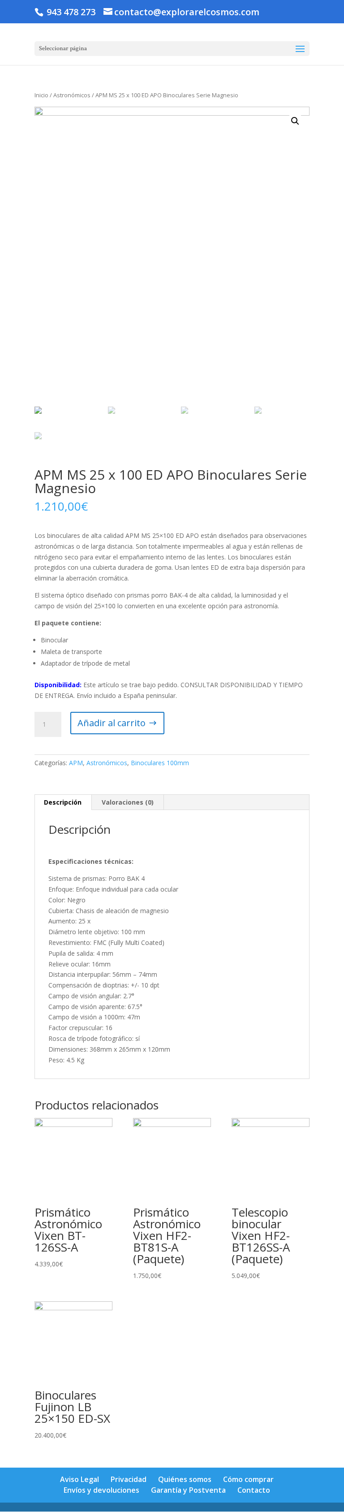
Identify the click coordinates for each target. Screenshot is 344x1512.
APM (76, 762)
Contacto (253, 1490)
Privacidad (128, 1479)
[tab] (63, 802)
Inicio (41, 95)
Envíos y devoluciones (101, 1490)
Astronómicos (71, 95)
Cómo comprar (248, 1479)
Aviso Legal (79, 1479)
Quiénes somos (184, 1479)
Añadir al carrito (111, 723)
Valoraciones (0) (128, 802)
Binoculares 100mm (160, 762)
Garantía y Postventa (188, 1490)
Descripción (63, 802)
